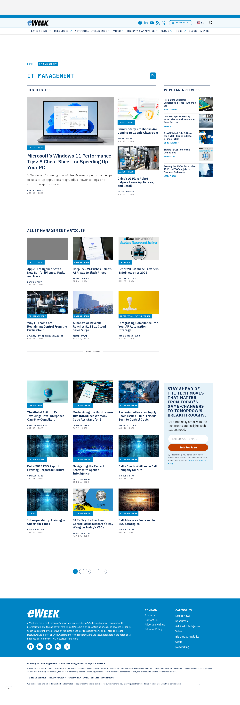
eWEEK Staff (125, 138)
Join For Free (188, 447)
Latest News (39, 30)
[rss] (158, 23)
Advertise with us (155, 624)
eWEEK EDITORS (127, 425)
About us (150, 615)
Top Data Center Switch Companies (177, 151)
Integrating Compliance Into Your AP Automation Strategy (138, 326)
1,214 (102, 571)
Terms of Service (36, 677)
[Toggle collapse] (8, 688)
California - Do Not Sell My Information (91, 677)
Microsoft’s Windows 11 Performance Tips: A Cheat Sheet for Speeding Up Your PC (69, 161)
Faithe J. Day (127, 278)
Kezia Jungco (35, 190)
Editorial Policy (153, 629)
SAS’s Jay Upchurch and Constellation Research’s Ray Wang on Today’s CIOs (93, 523)
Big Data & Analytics (141, 30)
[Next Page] (110, 571)
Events (204, 30)
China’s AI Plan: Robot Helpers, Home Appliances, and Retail (136, 182)
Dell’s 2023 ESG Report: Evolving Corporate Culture (45, 468)
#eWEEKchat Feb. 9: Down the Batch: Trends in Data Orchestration (178, 136)
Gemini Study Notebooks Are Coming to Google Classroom (138, 131)
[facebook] (140, 23)
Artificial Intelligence (91, 30)
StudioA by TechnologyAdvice (45, 336)
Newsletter (182, 22)
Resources (181, 621)
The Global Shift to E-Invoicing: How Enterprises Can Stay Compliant (45, 416)
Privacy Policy (57, 677)
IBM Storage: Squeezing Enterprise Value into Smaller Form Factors (179, 119)
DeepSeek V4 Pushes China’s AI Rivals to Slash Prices (92, 270)
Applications (170, 109)
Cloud (165, 30)
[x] (164, 23)
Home (30, 64)
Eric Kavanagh (81, 479)
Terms (191, 460)
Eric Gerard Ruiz (129, 336)
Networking (169, 156)
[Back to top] (233, 695)
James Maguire (81, 533)
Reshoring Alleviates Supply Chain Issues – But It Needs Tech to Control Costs (137, 416)
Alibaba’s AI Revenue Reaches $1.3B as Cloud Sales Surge (89, 326)
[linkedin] (146, 23)
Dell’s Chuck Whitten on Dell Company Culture (138, 468)
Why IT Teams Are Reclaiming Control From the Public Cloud (47, 326)
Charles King (81, 425)
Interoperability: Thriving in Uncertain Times (46, 522)
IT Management (171, 143)
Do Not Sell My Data (190, 684)
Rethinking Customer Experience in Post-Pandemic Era (180, 102)
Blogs (193, 30)
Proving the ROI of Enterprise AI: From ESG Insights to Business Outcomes (179, 169)
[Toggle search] (211, 23)
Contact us (151, 620)
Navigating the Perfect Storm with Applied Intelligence (88, 470)
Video (117, 30)
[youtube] (152, 23)
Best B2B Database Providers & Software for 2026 (139, 270)
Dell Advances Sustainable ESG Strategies (137, 522)
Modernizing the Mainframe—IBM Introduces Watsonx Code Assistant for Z (93, 416)
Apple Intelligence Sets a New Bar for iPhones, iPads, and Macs (46, 272)
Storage (168, 126)
